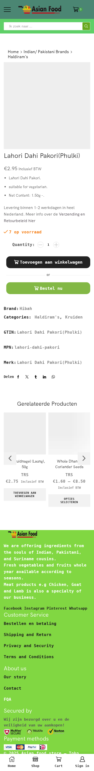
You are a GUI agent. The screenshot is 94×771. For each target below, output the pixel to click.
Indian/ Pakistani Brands (46, 51)
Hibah (26, 308)
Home (13, 51)
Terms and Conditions (29, 656)
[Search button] (86, 26)
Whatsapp (78, 608)
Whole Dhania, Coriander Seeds (69, 464)
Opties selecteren (69, 500)
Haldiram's (18, 56)
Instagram (35, 608)
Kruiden (74, 317)
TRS (25, 474)
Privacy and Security (29, 645)
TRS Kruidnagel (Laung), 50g (25, 464)
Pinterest (58, 608)
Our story (15, 677)
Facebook (14, 608)
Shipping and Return (27, 634)
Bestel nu (51, 288)
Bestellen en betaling (30, 623)
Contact (12, 688)
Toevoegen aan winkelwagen (51, 262)
